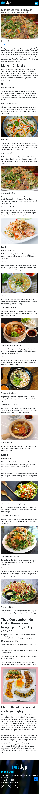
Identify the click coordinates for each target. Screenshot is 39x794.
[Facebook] (2, 786)
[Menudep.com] (6, 2)
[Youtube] (16, 786)
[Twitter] (9, 786)
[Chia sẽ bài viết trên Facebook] (4, 44)
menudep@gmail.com (12, 782)
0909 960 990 (10, 780)
